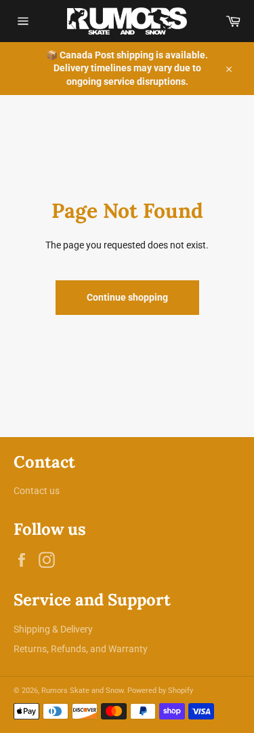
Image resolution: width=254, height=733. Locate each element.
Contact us (37, 490)
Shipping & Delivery (53, 629)
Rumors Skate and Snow (82, 690)
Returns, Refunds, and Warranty (81, 648)
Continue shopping (127, 297)
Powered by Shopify (160, 690)
